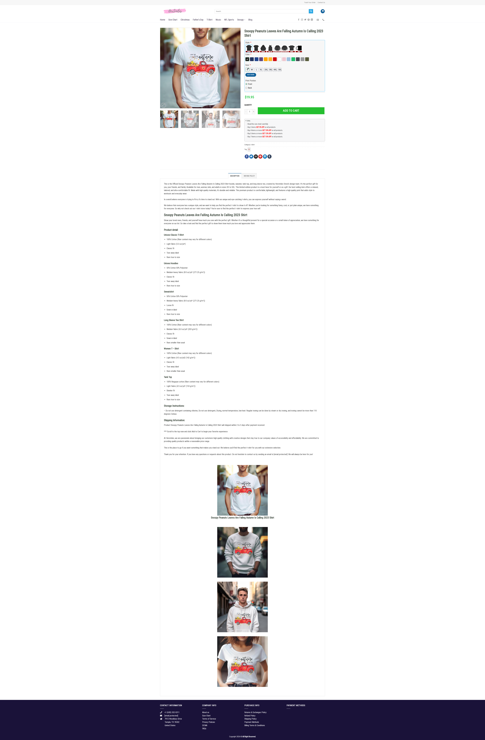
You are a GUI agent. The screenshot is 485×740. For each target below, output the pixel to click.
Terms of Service (209, 719)
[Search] (311, 11)
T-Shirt (209, 19)
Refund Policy (249, 176)
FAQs (204, 728)
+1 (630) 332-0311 (171, 712)
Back (250, 88)
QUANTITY (248, 105)
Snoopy (240, 19)
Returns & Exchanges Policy (255, 712)
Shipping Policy (250, 719)
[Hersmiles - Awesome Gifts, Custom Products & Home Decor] (185, 11)
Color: (248, 54)
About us (205, 712)
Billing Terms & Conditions (254, 725)
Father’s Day (198, 19)
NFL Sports (229, 19)
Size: (248, 65)
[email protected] (280, 454)
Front (250, 84)
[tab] (234, 175)
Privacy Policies (208, 722)
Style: (248, 42)
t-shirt (252, 145)
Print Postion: (250, 80)
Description (234, 176)
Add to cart (291, 110)
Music (218, 19)
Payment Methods (251, 722)
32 (249, 149)
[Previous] (165, 68)
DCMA (204, 725)
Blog (250, 19)
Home (162, 19)
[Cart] (323, 11)
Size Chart (172, 19)
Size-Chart (206, 715)
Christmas (185, 19)
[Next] (236, 68)
